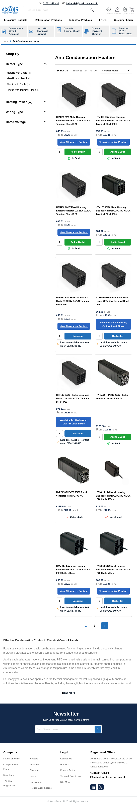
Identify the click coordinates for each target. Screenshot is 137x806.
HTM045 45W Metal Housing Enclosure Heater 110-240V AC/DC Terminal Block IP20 (73, 120)
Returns (64, 764)
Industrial (34, 764)
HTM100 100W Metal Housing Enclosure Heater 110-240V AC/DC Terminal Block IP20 (73, 211)
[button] (26, 64)
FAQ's (102, 20)
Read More (68, 692)
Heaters (34, 758)
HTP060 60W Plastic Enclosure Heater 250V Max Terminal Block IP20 (112, 301)
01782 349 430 (51, 3)
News (33, 776)
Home (5, 41)
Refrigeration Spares (41, 787)
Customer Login (123, 20)
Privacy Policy (67, 770)
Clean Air (34, 770)
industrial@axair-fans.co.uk (82, 3)
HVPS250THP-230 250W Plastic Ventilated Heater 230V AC (72, 494)
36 (91, 70)
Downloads (35, 782)
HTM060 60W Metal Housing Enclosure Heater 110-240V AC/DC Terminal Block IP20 (113, 120)
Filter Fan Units (11, 758)
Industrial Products (80, 20)
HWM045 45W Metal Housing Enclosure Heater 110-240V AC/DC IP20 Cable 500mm (73, 569)
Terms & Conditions (70, 776)
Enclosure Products (15, 20)
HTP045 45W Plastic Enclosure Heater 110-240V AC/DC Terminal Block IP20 (72, 301)
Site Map (65, 782)
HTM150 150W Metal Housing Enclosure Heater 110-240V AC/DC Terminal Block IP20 (113, 211)
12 (81, 70)
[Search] (92, 10)
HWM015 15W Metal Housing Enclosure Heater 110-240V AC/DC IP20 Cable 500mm (113, 496)
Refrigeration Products (48, 20)
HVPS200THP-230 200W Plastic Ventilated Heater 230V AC (112, 397)
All (95, 70)
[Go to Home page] (10, 10)
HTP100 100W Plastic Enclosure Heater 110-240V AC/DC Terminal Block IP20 (72, 398)
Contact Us (66, 758)
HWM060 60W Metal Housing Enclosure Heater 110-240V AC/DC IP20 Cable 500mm (113, 569)
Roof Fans (8, 775)
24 (86, 70)
